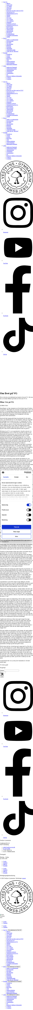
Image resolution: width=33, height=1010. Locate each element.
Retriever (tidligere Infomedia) (14, 76)
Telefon (2, 670)
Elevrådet (8, 42)
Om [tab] (27, 477)
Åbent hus (9, 7)
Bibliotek (8, 45)
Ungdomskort (9, 73)
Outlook (5, 862)
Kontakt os (9, 54)
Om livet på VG (10, 12)
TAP (7, 60)
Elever (4, 38)
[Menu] (16, 373)
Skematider (9, 48)
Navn (1, 672)
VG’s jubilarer (10, 21)
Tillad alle (16, 527)
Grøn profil (9, 5)
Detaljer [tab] (16, 477)
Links (4, 66)
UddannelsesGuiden (11, 69)
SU (7, 74)
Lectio (4, 861)
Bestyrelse (9, 58)
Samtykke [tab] (6, 477)
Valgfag (8, 15)
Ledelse (8, 57)
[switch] (29, 510)
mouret (24, 878)
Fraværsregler (9, 41)
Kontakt (5, 53)
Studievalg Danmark (11, 67)
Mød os (8, 3)
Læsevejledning (10, 63)
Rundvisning (9, 26)
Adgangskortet (10, 70)
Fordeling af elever (11, 23)
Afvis (16, 536)
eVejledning (9, 71)
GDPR (8, 37)
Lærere (8, 55)
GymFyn (8, 77)
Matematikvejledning (11, 64)
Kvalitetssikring (10, 34)
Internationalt (9, 31)
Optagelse (8, 22)
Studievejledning (10, 61)
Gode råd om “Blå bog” (12, 51)
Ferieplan (8, 47)
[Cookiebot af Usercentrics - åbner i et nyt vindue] (24, 473)
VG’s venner (9, 19)
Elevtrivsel (9, 32)
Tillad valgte (16, 531)
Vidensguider (9, 29)
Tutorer (8, 16)
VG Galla (8, 18)
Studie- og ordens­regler (12, 39)
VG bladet (9, 6)
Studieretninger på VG (12, 13)
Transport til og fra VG (12, 25)
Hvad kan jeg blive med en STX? (14, 10)
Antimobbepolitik (10, 50)
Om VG (5, 2)
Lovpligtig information (12, 35)
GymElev (8, 79)
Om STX (8, 9)
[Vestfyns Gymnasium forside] (16, 193)
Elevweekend (9, 28)
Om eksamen (9, 44)
